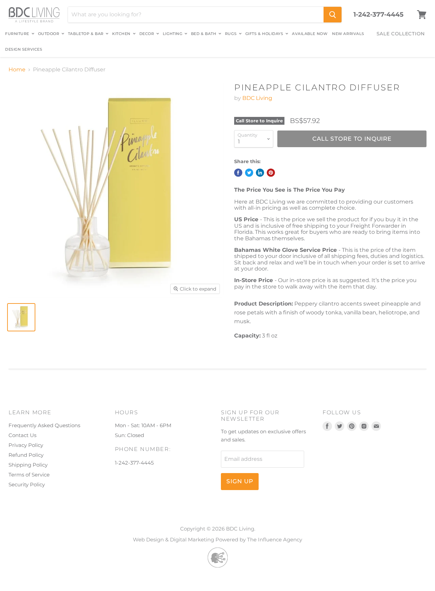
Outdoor (49, 33)
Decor (147, 33)
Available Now (309, 33)
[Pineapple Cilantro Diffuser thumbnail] (21, 317)
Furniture (18, 33)
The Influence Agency (274, 539)
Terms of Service (29, 474)
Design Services (23, 49)
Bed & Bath (204, 33)
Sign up (239, 481)
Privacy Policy (25, 445)
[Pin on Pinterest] (271, 173)
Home (16, 70)
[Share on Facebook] (238, 173)
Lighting (173, 33)
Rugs (231, 33)
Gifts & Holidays (264, 33)
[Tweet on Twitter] (249, 173)
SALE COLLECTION (401, 34)
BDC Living (257, 98)
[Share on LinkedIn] (260, 173)
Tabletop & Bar (86, 33)
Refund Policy (26, 455)
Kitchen (122, 33)
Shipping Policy (28, 465)
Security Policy (26, 484)
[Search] (333, 14)
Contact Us (22, 435)
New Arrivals (348, 33)
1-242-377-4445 (378, 14)
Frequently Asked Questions (44, 425)
